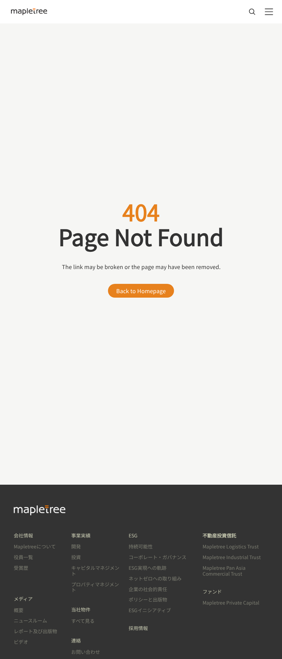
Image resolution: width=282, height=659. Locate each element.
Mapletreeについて (35, 546)
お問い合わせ (85, 651)
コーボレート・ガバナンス (157, 557)
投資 (76, 557)
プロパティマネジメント (95, 587)
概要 (18, 610)
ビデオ (21, 641)
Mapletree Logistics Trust (231, 546)
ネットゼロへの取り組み (155, 578)
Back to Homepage (141, 291)
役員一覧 (23, 557)
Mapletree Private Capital (231, 602)
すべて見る (83, 620)
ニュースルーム (30, 620)
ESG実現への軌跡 (147, 567)
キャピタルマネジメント (95, 570)
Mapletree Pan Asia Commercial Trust (224, 570)
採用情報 (138, 628)
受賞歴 (21, 567)
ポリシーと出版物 (148, 599)
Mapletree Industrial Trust (232, 557)
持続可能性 (141, 546)
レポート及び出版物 (35, 631)
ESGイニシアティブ (150, 610)
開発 (76, 546)
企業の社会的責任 (148, 589)
